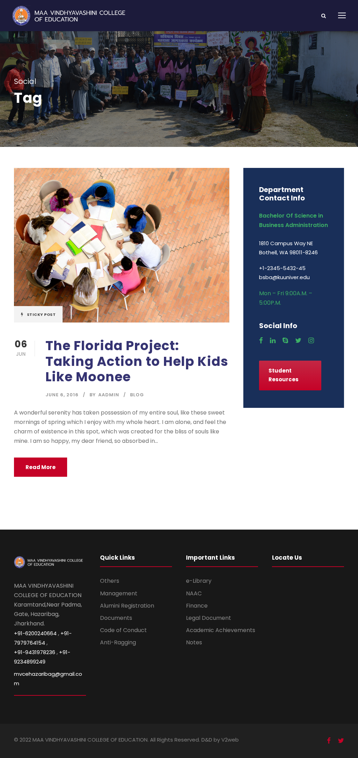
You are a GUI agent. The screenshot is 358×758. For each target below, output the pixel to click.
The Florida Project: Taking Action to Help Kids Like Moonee (136, 361)
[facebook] (261, 340)
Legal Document (208, 618)
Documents (116, 618)
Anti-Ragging (118, 642)
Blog (137, 394)
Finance (197, 606)
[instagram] (311, 340)
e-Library (199, 581)
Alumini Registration (127, 606)
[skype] (285, 340)
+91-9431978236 (34, 652)
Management (118, 593)
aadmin (108, 394)
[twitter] (298, 340)
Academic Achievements (220, 630)
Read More (41, 467)
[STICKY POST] (121, 245)
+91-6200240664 (35, 633)
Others (109, 581)
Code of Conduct (123, 630)
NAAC (194, 593)
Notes (194, 642)
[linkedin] (272, 340)
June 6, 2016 (62, 394)
